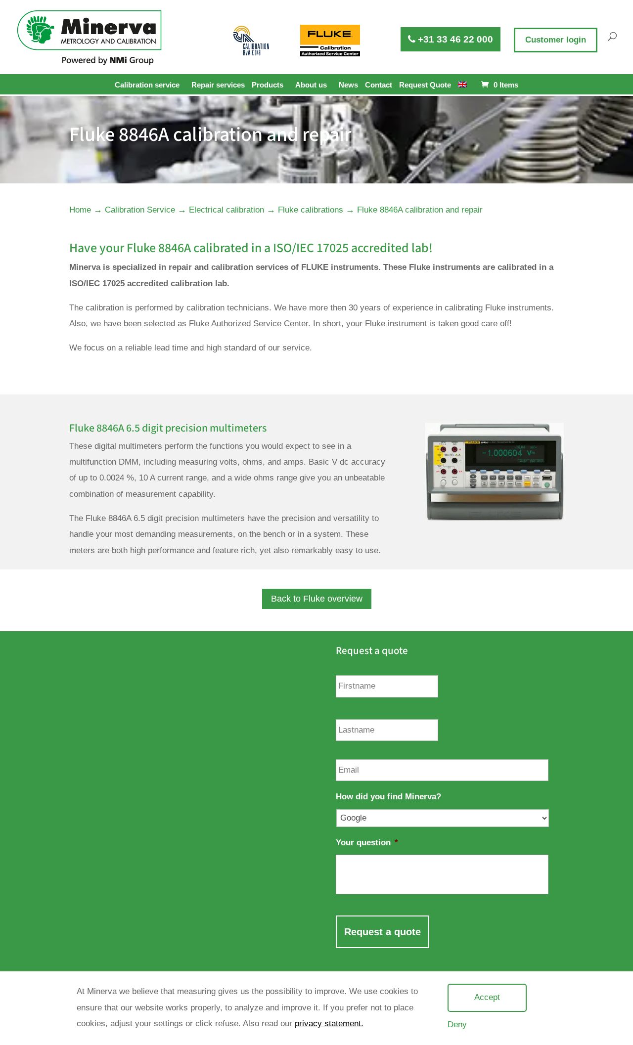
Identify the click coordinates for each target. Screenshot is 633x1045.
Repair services (218, 85)
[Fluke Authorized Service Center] (330, 40)
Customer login (555, 39)
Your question (367, 842)
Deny (457, 1024)
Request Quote (425, 85)
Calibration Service (140, 210)
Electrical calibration (226, 210)
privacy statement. (329, 1023)
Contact (378, 85)
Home (80, 210)
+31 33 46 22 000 (454, 39)
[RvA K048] (251, 40)
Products (267, 85)
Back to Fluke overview (316, 599)
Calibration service (147, 85)
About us (311, 85)
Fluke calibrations (310, 210)
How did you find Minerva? (388, 796)
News (348, 85)
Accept (487, 997)
